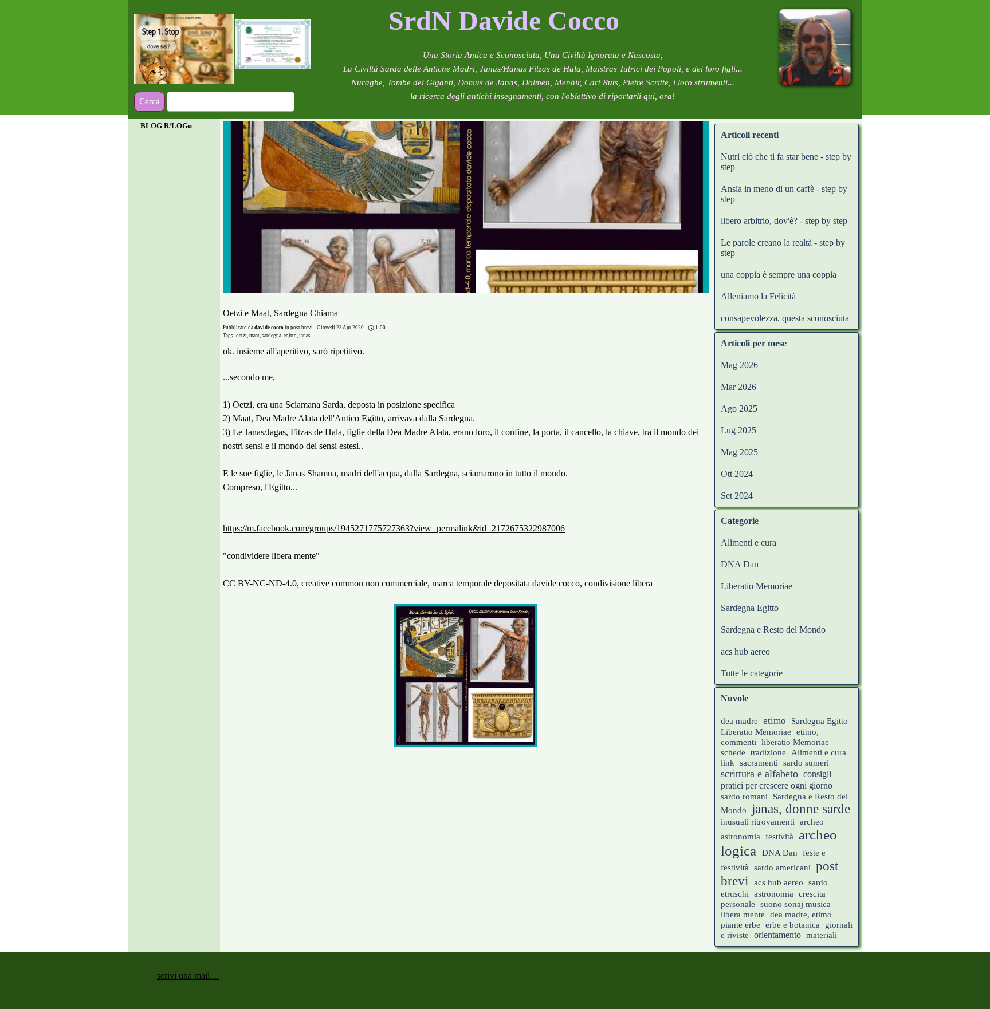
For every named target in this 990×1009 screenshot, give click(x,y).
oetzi (241, 335)
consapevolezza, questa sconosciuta (785, 318)
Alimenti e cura (748, 542)
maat (254, 335)
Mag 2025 (739, 452)
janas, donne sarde (801, 809)
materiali (821, 935)
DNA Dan (740, 564)
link (727, 762)
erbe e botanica (792, 924)
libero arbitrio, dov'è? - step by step (784, 221)
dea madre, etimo (801, 914)
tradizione (768, 752)
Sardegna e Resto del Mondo (773, 629)
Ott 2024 (737, 474)
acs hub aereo (745, 651)
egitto (290, 335)
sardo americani (782, 867)
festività (779, 836)
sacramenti (759, 762)
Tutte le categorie (752, 673)
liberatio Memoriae (795, 742)
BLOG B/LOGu (166, 125)
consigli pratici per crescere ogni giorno (776, 779)
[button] (465, 677)
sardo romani (744, 796)
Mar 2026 (738, 387)
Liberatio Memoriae (756, 586)
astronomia (773, 893)
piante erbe (742, 924)
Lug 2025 (738, 430)
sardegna (271, 335)
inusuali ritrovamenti (758, 821)
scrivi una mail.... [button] (188, 975)
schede (733, 752)
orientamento (777, 935)
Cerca (149, 101)
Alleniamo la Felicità (758, 296)
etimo (774, 720)
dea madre (739, 721)
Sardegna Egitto (750, 608)
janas (305, 335)
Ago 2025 (739, 408)
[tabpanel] (503, 20)
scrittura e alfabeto (759, 773)
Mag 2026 (739, 365)
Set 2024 (737, 495)
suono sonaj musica (795, 904)
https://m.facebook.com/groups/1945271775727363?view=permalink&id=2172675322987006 (394, 528)
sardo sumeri (806, 762)
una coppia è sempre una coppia (778, 274)
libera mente (743, 914)
